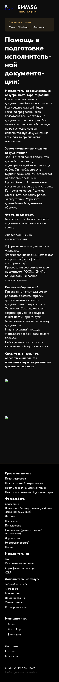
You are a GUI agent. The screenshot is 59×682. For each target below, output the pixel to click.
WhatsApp (23, 27)
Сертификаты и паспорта (20, 568)
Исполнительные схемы (19, 563)
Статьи (10, 651)
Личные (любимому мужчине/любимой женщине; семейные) (28, 510)
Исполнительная (17, 553)
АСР (7, 558)
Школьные (11, 521)
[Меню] (51, 9)
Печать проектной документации (25, 487)
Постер (9, 547)
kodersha (31, 672)
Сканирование (14, 602)
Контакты (11, 656)
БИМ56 (27, 7)
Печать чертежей (15, 478)
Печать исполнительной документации (29, 492)
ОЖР (8, 572)
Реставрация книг (16, 607)
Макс (12, 27)
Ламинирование (15, 597)
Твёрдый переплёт (16, 584)
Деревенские (13, 538)
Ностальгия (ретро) (17, 542)
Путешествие (13, 525)
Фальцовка (12, 588)
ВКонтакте (38, 27)
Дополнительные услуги (22, 579)
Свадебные (12, 503)
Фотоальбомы (15, 499)
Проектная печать (18, 473)
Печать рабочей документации (24, 483)
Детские (10, 516)
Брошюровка (13, 593)
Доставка (11, 646)
